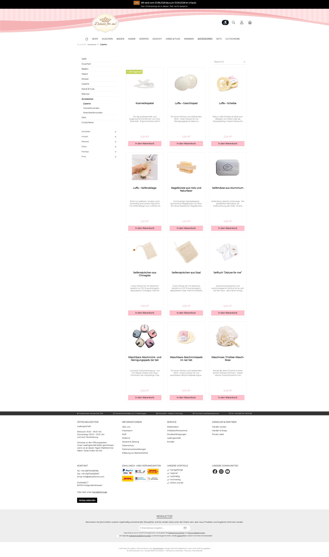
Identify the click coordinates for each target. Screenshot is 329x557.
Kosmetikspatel (145, 103)
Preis (83, 156)
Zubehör (87, 104)
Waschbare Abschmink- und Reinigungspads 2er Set (144, 358)
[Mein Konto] (241, 22)
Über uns (126, 427)
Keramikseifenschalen (93, 113)
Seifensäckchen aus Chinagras (144, 274)
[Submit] (185, 528)
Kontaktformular (99, 492)
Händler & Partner (224, 422)
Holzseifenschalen (91, 108)
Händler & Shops (219, 430)
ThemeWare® (197, 551)
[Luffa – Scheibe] (227, 82)
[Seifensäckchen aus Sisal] (186, 252)
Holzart (84, 136)
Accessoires (87, 99)
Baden (85, 69)
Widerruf (126, 438)
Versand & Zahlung (130, 442)
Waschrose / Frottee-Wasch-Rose (227, 358)
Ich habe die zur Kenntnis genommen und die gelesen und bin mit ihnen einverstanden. (166, 536)
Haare (85, 74)
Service (171, 422)
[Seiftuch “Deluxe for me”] (227, 252)
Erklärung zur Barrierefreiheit (135, 453)
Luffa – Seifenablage (144, 188)
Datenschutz (128, 445)
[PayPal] (127, 471)
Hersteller (85, 131)
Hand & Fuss (88, 89)
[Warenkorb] (249, 22)
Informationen (132, 422)
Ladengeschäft (174, 438)
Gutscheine (88, 122)
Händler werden (219, 427)
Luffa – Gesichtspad (186, 103)
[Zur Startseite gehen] (105, 22)
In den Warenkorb (144, 143)
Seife (84, 59)
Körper (85, 79)
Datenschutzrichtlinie (176, 533)
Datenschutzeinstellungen (134, 449)
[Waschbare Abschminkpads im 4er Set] (186, 336)
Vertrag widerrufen (87, 500)
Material (85, 141)
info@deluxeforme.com (93, 477)
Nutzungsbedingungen (196, 533)
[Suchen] (233, 22)
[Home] (88, 39)
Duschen (86, 64)
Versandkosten (158, 548)
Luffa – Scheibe (227, 103)
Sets (84, 117)
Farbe (84, 146)
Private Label (218, 434)
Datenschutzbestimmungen (140, 536)
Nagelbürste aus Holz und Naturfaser (186, 189)
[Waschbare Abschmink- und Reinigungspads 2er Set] (144, 336)
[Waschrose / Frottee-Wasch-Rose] (227, 336)
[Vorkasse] (140, 478)
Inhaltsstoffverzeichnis (177, 430)
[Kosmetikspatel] (144, 82)
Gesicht (85, 84)
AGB (124, 434)
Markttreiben (173, 427)
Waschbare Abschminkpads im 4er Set (186, 358)
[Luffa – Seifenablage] (144, 167)
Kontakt (170, 442)
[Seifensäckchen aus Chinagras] (144, 252)
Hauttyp (85, 151)
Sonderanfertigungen (176, 434)
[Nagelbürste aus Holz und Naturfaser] (186, 167)
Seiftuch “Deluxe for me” (228, 272)
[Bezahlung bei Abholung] (140, 471)
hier (100, 450)
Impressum (127, 430)
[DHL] (127, 478)
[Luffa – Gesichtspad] (186, 82)
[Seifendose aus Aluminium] (227, 167)
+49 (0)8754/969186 (89, 471)
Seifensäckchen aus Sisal (186, 272)
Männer (86, 94)
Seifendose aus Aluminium (227, 188)
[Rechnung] (153, 478)
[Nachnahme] (153, 471)
